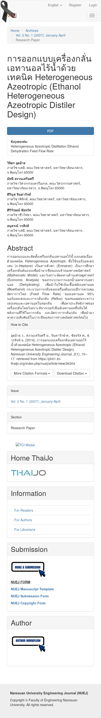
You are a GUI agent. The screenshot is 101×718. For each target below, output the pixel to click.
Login (93, 5)
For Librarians (24, 529)
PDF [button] (50, 131)
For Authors (23, 519)
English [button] (54, 5)
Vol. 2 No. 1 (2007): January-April (40, 35)
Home (15, 30)
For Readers (23, 510)
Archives (32, 30)
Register (75, 5)
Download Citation (71, 373)
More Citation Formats (31, 373)
